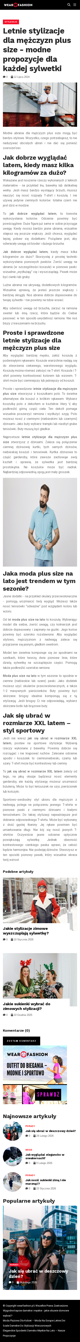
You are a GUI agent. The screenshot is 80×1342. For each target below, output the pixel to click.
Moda (28, 1150)
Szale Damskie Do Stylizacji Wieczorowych (27, 1325)
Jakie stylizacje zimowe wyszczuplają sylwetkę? (26, 930)
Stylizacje (11, 22)
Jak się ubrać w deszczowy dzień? (50, 1131)
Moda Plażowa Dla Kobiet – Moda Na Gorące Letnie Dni (34, 1320)
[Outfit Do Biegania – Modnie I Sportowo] (35, 1074)
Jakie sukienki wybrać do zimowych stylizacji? (26, 1006)
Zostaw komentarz (21, 1041)
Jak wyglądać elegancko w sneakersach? (44, 1156)
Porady (30, 1126)
